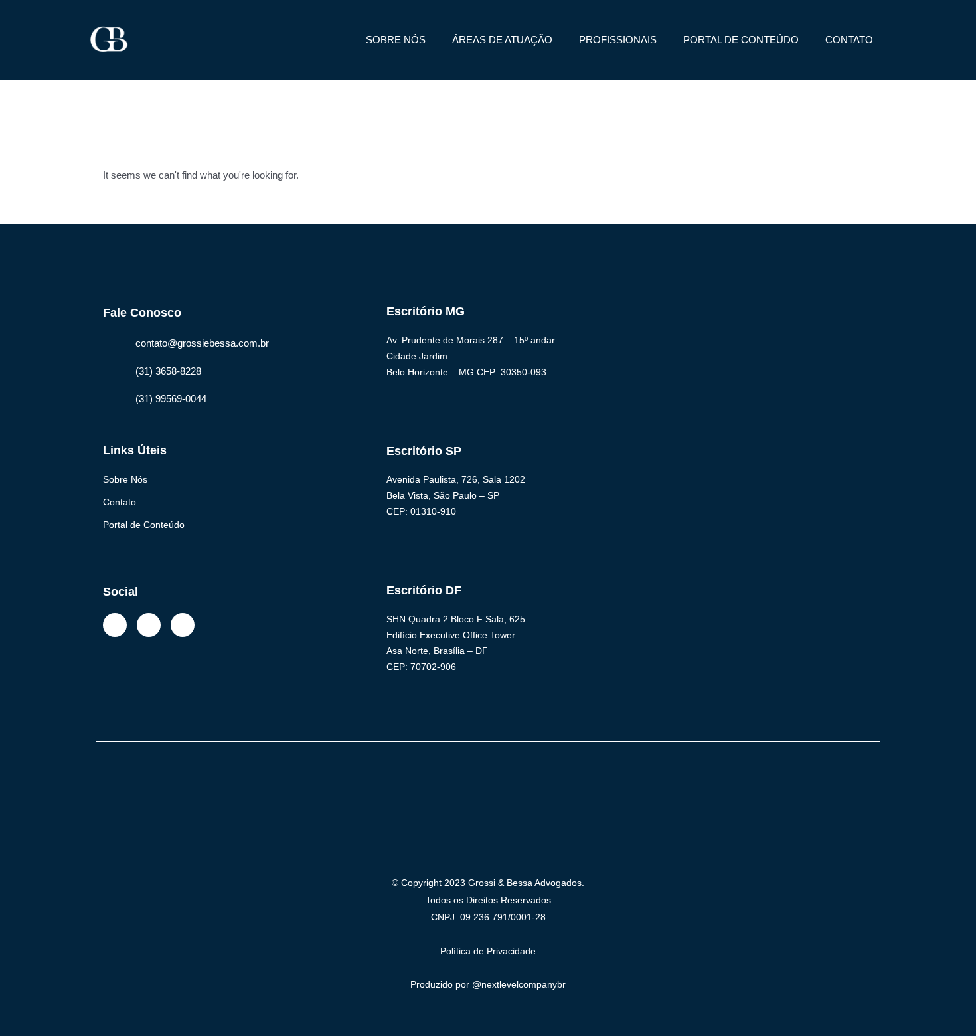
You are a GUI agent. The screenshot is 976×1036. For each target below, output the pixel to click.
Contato (119, 502)
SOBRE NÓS (396, 39)
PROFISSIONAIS (618, 39)
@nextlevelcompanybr (519, 984)
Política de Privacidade (488, 951)
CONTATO (849, 39)
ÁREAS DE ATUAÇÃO (502, 39)
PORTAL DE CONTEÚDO (741, 39)
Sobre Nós (125, 479)
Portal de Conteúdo (144, 524)
